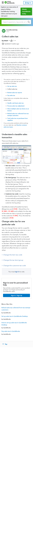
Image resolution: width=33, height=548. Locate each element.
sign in (17, 272)
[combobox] (16, 22)
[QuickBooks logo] (9, 2)
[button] (3, 2)
